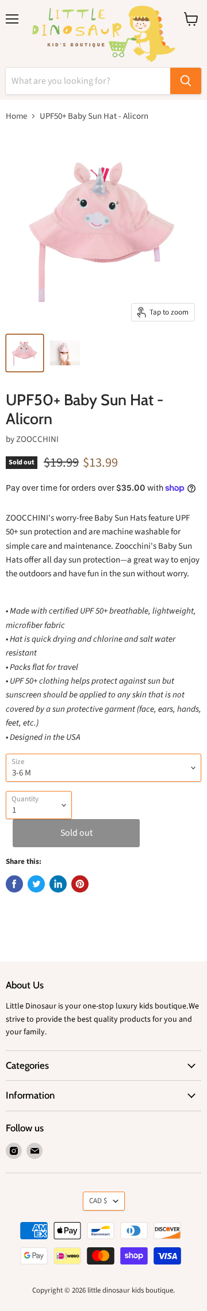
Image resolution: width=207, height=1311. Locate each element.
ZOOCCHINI (37, 439)
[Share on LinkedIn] (58, 884)
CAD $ (98, 1201)
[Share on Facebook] (14, 884)
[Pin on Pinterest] (80, 884)
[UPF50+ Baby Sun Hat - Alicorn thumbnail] (24, 353)
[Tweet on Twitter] (36, 884)
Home (16, 116)
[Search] (185, 81)
